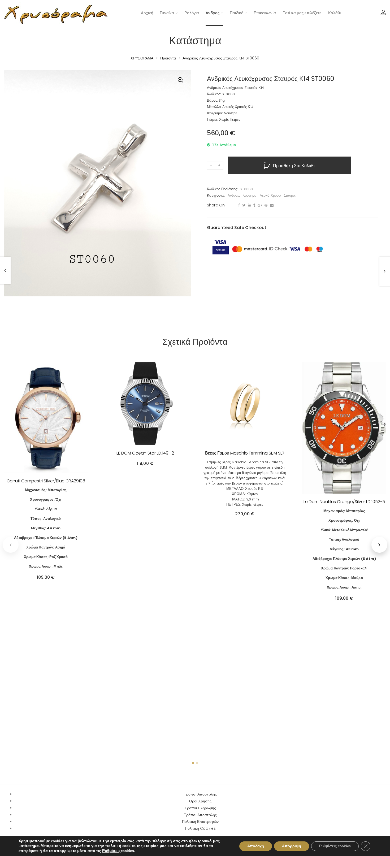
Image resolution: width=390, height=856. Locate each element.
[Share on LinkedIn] (249, 205)
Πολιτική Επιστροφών (200, 821)
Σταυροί (290, 195)
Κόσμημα (249, 195)
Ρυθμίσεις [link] (111, 850)
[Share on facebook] (238, 205)
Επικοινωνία (265, 13)
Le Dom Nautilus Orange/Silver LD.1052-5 (344, 502)
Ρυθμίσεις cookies (335, 846)
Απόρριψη (291, 846)
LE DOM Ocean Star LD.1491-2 (145, 453)
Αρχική (147, 13)
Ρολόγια (191, 13)
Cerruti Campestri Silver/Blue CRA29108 (46, 481)
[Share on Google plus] (259, 205)
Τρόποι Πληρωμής (200, 808)
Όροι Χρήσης (200, 801)
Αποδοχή (255, 846)
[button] (180, 80)
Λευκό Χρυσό (270, 195)
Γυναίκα (167, 13)
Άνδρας (212, 13)
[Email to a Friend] (271, 205)
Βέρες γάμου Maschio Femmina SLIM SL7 (244, 453)
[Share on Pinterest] (265, 205)
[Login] (383, 13)
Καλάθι (334, 13)
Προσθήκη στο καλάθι (294, 166)
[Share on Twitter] (243, 205)
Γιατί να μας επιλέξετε (302, 13)
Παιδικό (236, 13)
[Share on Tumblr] (253, 205)
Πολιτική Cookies (200, 828)
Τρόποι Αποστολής (200, 794)
